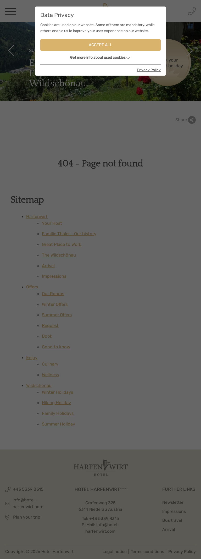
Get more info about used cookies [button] (98, 57)
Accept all (100, 44)
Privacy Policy (149, 70)
